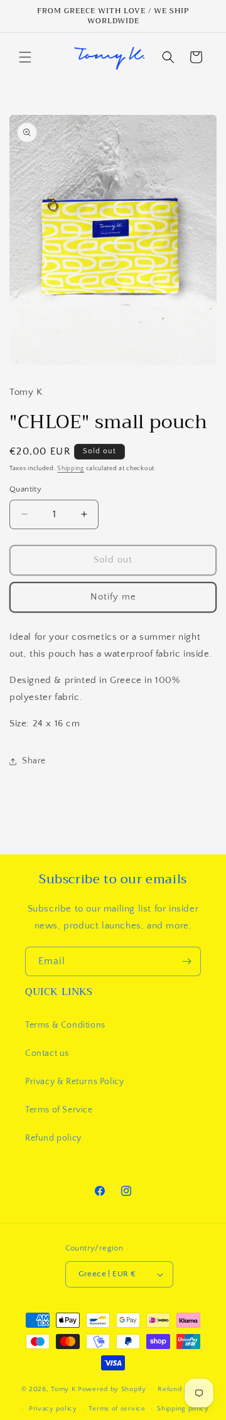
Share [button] (34, 761)
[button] (25, 57)
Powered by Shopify (112, 1389)
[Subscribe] (186, 961)
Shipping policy (183, 1408)
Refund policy (53, 1138)
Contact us (47, 1053)
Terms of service (117, 1408)
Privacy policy (53, 1408)
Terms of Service (59, 1110)
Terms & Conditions (65, 1025)
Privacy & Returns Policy (74, 1082)
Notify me (113, 596)
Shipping (70, 468)
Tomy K (63, 1389)
